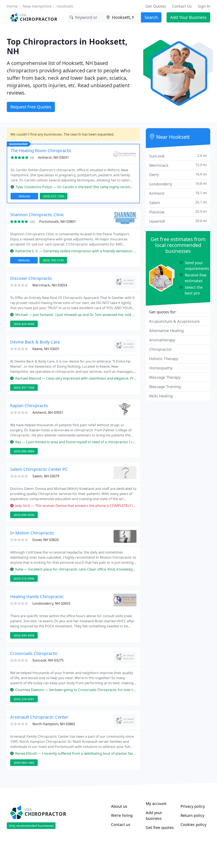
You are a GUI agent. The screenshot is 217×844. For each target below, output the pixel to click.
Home (12, 6)
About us (119, 806)
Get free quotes (160, 827)
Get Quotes (156, 6)
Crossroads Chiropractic (34, 653)
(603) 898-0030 (24, 515)
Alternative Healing (166, 330)
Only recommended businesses (31, 826)
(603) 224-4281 (24, 699)
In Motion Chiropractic (32, 533)
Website (24, 196)
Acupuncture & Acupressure (174, 321)
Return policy (192, 815)
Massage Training (165, 386)
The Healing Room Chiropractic (41, 150)
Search (151, 17)
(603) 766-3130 (53, 260)
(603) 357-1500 (24, 388)
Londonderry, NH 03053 (51, 603)
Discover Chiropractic (31, 278)
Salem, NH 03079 (45, 476)
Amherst (178, 193)
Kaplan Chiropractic (29, 405)
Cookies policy (193, 824)
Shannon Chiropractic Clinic (37, 214)
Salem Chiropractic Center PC (39, 469)
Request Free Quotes (30, 107)
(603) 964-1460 (24, 763)
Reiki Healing (161, 395)
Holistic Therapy (163, 358)
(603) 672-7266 (53, 196)
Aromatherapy (162, 339)
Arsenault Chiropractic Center (39, 717)
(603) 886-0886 (24, 451)
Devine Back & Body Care (35, 342)
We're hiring (122, 815)
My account (156, 803)
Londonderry (178, 183)
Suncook (178, 155)
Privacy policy (193, 806)
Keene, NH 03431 (46, 348)
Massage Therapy (165, 377)
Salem (178, 202)
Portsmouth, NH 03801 (57, 221)
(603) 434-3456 (24, 635)
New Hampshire (37, 6)
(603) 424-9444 (24, 324)
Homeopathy (160, 367)
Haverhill (178, 221)
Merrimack (178, 165)
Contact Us (182, 6)
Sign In (204, 6)
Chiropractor (160, 349)
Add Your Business (188, 17)
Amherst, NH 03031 (53, 157)
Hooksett (65, 6)
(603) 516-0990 (24, 578)
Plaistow (178, 212)
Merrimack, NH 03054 (49, 285)
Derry (178, 174)
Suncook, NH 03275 (48, 660)
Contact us (120, 824)
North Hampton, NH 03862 (53, 724)
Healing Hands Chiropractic (37, 596)
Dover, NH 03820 (45, 539)
